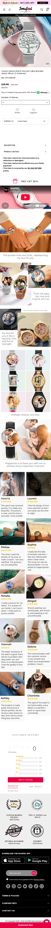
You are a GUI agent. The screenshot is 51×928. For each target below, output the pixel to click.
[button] (4, 9)
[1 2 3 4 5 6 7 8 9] (25, 102)
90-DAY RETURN (34, 168)
